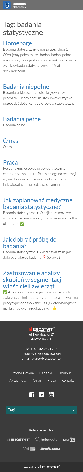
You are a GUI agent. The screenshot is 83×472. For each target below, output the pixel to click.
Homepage (17, 43)
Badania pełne (22, 118)
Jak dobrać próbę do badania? (30, 242)
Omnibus (64, 373)
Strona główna (23, 373)
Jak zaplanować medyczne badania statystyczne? (38, 203)
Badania (45, 373)
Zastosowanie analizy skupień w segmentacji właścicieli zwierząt (33, 279)
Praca (10, 162)
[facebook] (32, 394)
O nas (10, 140)
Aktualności (18, 380)
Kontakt (67, 380)
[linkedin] (42, 394)
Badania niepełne (26, 86)
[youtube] (51, 394)
